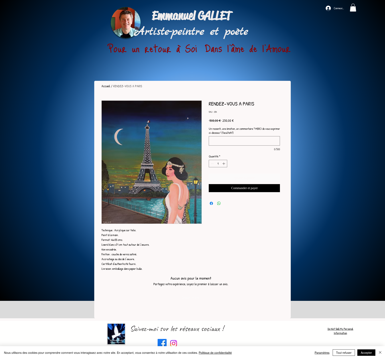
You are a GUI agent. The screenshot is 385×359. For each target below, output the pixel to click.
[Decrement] (211, 163)
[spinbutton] (218, 163)
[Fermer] (380, 352)
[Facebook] (162, 343)
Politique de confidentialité (215, 353)
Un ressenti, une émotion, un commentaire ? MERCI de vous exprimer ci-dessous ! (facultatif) (244, 131)
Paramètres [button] (322, 353)
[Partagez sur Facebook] (211, 203)
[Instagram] (173, 343)
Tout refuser (344, 353)
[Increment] (224, 163)
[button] (353, 7)
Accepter (366, 353)
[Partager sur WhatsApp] (219, 203)
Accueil (105, 86)
